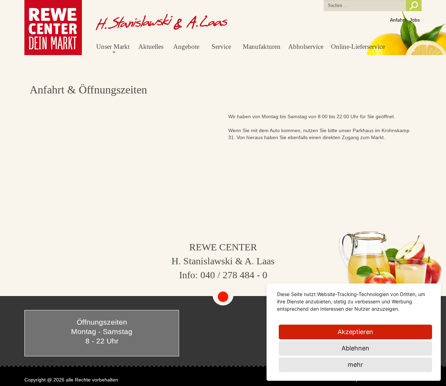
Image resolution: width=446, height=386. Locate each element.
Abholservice (305, 46)
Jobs (414, 20)
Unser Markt (113, 46)
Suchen (414, 5)
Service (221, 46)
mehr (355, 364)
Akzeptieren (355, 331)
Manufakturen (261, 46)
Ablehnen (355, 348)
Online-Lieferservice (358, 46)
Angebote (186, 46)
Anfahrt (398, 20)
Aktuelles (150, 46)
